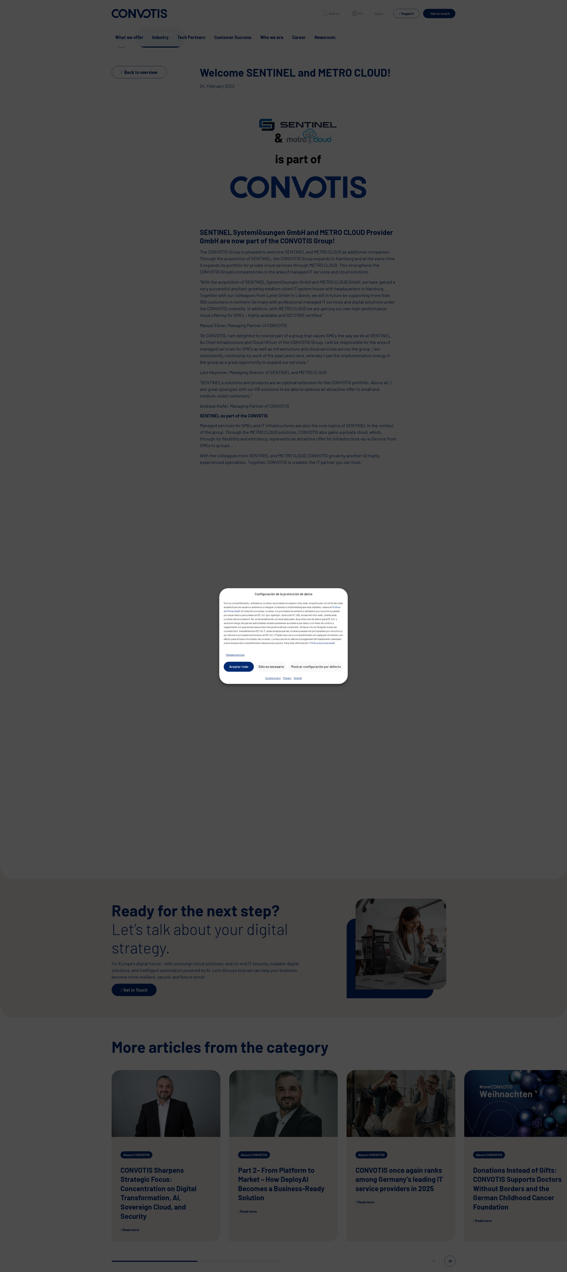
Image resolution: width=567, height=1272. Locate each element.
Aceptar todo (238, 667)
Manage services (235, 654)
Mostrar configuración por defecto (316, 667)
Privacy (287, 677)
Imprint (298, 677)
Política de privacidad (321, 642)
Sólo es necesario (271, 667)
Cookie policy (273, 677)
